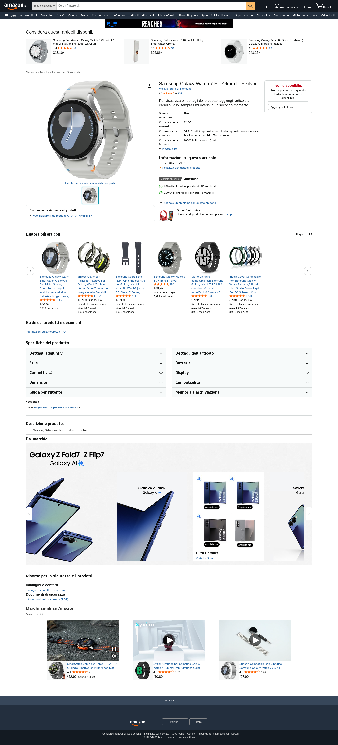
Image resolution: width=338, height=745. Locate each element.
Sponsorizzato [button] (33, 614)
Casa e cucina (101, 15)
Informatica (120, 15)
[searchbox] (151, 6)
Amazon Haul (28, 15)
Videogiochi (328, 15)
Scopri (229, 214)
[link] (85, 53)
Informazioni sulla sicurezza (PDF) (47, 331)
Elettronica (263, 15)
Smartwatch (73, 72)
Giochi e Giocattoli (142, 15)
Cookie (191, 733)
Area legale (178, 733)
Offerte (72, 15)
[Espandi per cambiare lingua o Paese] (270, 7)
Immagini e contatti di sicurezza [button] (45, 590)
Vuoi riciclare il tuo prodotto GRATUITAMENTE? (62, 215)
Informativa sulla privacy (156, 733)
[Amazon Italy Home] (137, 723)
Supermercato (244, 15)
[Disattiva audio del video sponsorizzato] (114, 656)
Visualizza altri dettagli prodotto (181, 167)
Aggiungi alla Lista (282, 107)
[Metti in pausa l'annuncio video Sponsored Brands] (114, 649)
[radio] (90, 195)
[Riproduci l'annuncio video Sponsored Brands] (169, 640)
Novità (61, 15)
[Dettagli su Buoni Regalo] (197, 15)
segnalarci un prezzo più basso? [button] (56, 407)
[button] (10, 15)
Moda (84, 15)
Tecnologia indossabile (52, 72)
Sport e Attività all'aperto (216, 15)
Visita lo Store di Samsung (175, 88)
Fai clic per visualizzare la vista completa (90, 183)
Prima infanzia (166, 15)
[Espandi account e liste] (297, 7)
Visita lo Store (204, 558)
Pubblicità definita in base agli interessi (218, 733)
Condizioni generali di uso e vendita (121, 733)
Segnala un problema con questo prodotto (190, 202)
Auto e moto (281, 15)
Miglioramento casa (305, 15)
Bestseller (47, 15)
